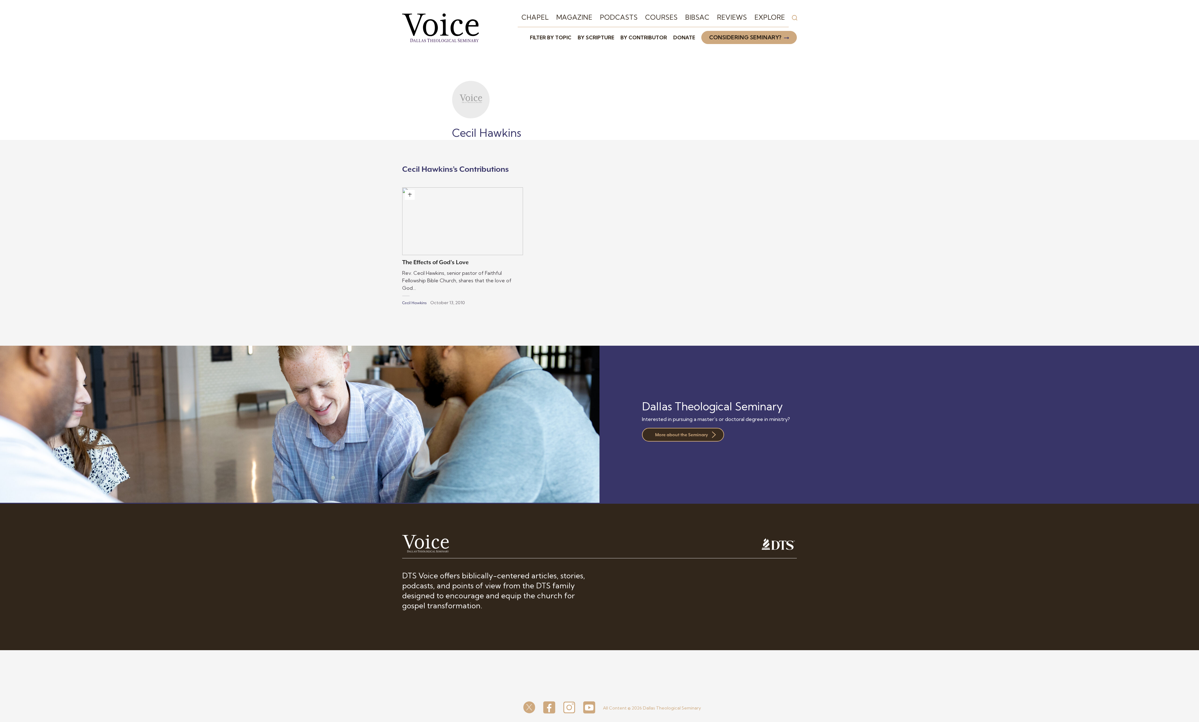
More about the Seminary (681, 434)
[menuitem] (535, 17)
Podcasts (619, 17)
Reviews (732, 17)
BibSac (697, 17)
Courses (661, 17)
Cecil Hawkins (414, 303)
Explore (769, 17)
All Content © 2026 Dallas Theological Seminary (652, 708)
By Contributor (643, 37)
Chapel (535, 17)
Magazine (574, 17)
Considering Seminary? (745, 37)
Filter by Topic (550, 37)
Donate (684, 37)
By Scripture (596, 37)
